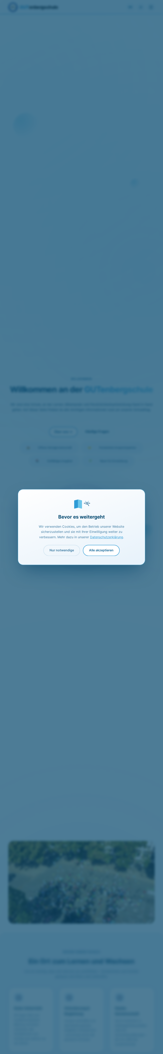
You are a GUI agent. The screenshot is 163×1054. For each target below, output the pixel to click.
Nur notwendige (61, 550)
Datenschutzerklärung (106, 537)
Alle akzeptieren (101, 550)
